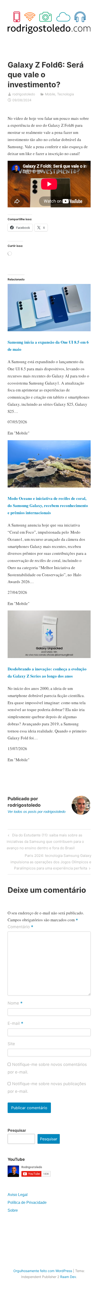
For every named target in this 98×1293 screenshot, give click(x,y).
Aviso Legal (18, 1195)
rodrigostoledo (23, 94)
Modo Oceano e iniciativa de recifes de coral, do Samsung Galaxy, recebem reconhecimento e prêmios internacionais (48, 505)
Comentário (20, 927)
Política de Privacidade (27, 1202)
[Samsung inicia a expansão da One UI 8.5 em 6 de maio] (49, 329)
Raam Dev (68, 1277)
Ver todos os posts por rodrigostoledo (36, 812)
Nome (15, 1003)
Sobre (13, 1210)
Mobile (50, 94)
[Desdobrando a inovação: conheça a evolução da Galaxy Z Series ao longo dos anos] (49, 656)
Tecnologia (65, 94)
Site (11, 1043)
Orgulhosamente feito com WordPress (42, 1271)
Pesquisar (17, 1130)
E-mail (15, 1024)
